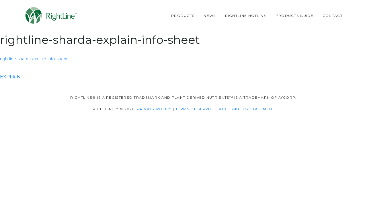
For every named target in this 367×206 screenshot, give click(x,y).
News (210, 15)
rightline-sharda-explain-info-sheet (34, 58)
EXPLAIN (10, 77)
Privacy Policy (154, 109)
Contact (333, 15)
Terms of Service (195, 109)
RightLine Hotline (245, 15)
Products (182, 15)
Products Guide (294, 15)
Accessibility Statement (246, 109)
